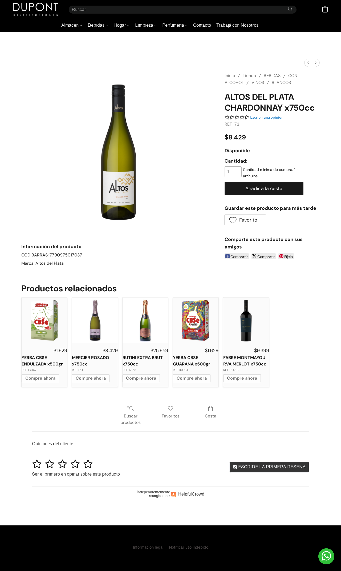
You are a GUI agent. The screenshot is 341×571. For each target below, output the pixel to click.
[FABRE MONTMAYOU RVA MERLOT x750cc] (246, 320)
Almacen (70, 25)
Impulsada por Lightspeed (170, 556)
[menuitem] (308, 63)
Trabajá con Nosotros (237, 25)
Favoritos (171, 416)
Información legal (148, 547)
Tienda (249, 75)
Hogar (120, 25)
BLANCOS (281, 82)
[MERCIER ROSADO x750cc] (94, 320)
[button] (35, 9)
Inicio (230, 75)
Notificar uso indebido (188, 547)
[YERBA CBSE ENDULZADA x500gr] (44, 320)
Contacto (202, 25)
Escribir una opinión (266, 117)
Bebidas (96, 25)
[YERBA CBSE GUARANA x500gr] (195, 320)
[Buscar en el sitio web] (290, 9)
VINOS (257, 82)
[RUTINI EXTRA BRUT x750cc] (145, 320)
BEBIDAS (272, 75)
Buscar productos (130, 419)
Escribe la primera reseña (271, 466)
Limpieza (144, 25)
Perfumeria (173, 25)
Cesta (210, 416)
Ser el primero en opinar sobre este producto (76, 474)
